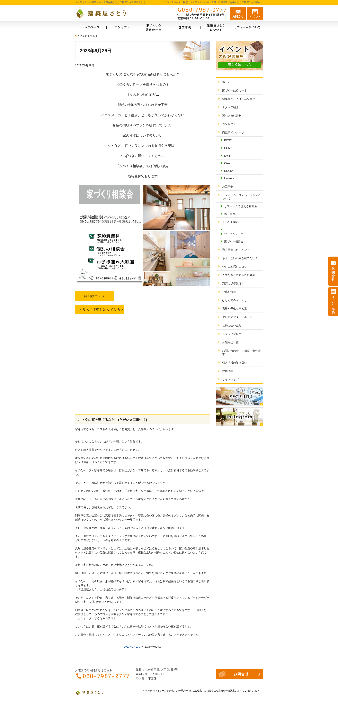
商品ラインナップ (233, 132)
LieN (227, 155)
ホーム (226, 82)
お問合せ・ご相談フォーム (239, 674)
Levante (229, 178)
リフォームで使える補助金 (240, 206)
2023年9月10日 (132, 646)
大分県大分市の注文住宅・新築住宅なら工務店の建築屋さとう (209, 690)
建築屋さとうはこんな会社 (238, 98)
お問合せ (238, 13)
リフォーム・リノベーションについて (241, 196)
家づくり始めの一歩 (234, 90)
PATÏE (228, 140)
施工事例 (227, 186)
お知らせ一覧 (230, 342)
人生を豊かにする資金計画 (238, 275)
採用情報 (227, 371)
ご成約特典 (229, 291)
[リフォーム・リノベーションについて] (247, 27)
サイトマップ (230, 379)
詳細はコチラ (94, 296)
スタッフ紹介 (230, 107)
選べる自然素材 (231, 115)
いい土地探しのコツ (234, 266)
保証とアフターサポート (237, 317)
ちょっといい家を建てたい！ (240, 258)
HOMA (228, 148)
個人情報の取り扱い (234, 362)
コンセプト (229, 124)
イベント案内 (230, 221)
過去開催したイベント (236, 249)
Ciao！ (228, 163)
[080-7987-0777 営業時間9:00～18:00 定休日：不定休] (201, 13)
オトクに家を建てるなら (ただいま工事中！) (112, 420)
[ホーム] (90, 27)
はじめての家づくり (234, 300)
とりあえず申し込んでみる (99, 309)
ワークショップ (233, 234)
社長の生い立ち (231, 325)
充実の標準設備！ (233, 283)
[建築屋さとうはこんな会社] (216, 27)
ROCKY (229, 170)
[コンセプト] (122, 27)
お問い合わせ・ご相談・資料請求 (241, 352)
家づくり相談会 (233, 241)
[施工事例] (184, 27)
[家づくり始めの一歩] (153, 27)
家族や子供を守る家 (234, 308)
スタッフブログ (231, 333)
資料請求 (255, 13)
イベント (333, 301)
